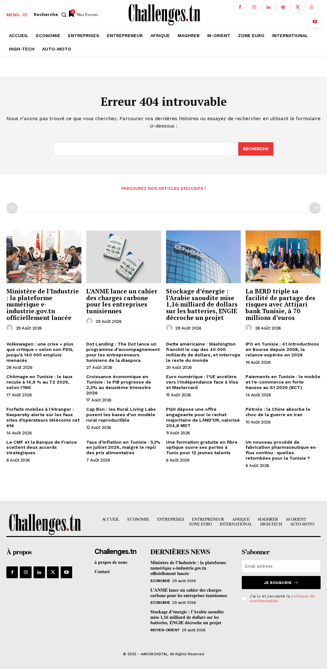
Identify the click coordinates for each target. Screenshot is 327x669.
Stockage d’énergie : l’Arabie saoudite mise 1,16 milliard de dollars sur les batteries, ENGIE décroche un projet (202, 304)
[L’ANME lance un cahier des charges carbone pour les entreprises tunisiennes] (123, 256)
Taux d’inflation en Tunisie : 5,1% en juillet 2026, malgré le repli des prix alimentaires (123, 447)
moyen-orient (165, 630)
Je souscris (278, 582)
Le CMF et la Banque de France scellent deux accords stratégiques (41, 447)
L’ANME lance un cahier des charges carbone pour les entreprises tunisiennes (121, 301)
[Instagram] (254, 7)
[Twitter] (297, 7)
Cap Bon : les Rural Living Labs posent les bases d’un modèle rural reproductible (121, 415)
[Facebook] (240, 7)
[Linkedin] (268, 7)
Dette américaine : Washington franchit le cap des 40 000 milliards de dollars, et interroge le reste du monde (203, 351)
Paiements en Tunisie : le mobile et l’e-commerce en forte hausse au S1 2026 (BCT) (283, 382)
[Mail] (283, 7)
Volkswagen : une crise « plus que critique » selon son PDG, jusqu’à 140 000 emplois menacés (39, 351)
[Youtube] (315, 21)
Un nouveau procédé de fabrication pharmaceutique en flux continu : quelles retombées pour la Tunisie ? (281, 450)
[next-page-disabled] (315, 208)
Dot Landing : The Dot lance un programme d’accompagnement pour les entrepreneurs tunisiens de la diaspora (123, 351)
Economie (160, 581)
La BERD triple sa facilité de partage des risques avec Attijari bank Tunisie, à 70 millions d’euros (280, 304)
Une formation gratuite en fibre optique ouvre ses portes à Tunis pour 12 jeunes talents (202, 447)
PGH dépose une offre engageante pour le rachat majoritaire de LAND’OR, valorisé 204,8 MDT (203, 417)
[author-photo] (10, 327)
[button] (51, 14)
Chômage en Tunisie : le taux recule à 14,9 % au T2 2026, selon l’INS (39, 382)
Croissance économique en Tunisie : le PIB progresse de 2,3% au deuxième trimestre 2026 (118, 384)
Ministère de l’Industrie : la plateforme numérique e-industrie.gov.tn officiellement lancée (42, 304)
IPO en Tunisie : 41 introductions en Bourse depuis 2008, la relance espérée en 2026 (282, 349)
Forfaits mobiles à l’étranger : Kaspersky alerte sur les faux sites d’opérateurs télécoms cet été (43, 417)
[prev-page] (12, 208)
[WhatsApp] (311, 7)
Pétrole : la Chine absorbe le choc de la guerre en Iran (278, 412)
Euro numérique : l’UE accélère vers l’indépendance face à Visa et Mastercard (202, 382)
